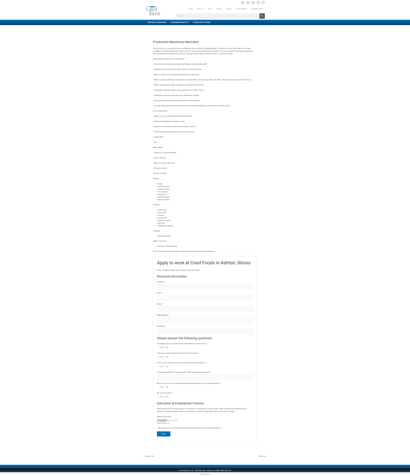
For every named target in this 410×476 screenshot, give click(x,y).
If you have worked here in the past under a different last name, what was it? (184, 372)
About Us (200, 9)
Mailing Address (163, 315)
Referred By (161, 326)
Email (159, 293)
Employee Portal (257, 9)
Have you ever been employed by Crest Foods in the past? (178, 353)
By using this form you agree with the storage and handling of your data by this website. (190, 428)
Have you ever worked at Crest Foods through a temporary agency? (181, 363)
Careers (219, 9)
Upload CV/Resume (164, 417)
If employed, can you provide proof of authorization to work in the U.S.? (182, 344)
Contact (228, 9)
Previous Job (148, 456)
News (210, 9)
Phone (160, 304)
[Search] (262, 16)
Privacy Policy (205, 474)
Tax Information (241, 9)
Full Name (161, 282)
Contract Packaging (156, 22)
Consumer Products (180, 22)
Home (190, 9)
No (167, 347)
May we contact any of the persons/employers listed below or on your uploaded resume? (189, 383)
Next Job (263, 456)
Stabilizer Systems (201, 22)
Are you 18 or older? (164, 393)
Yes (161, 347)
